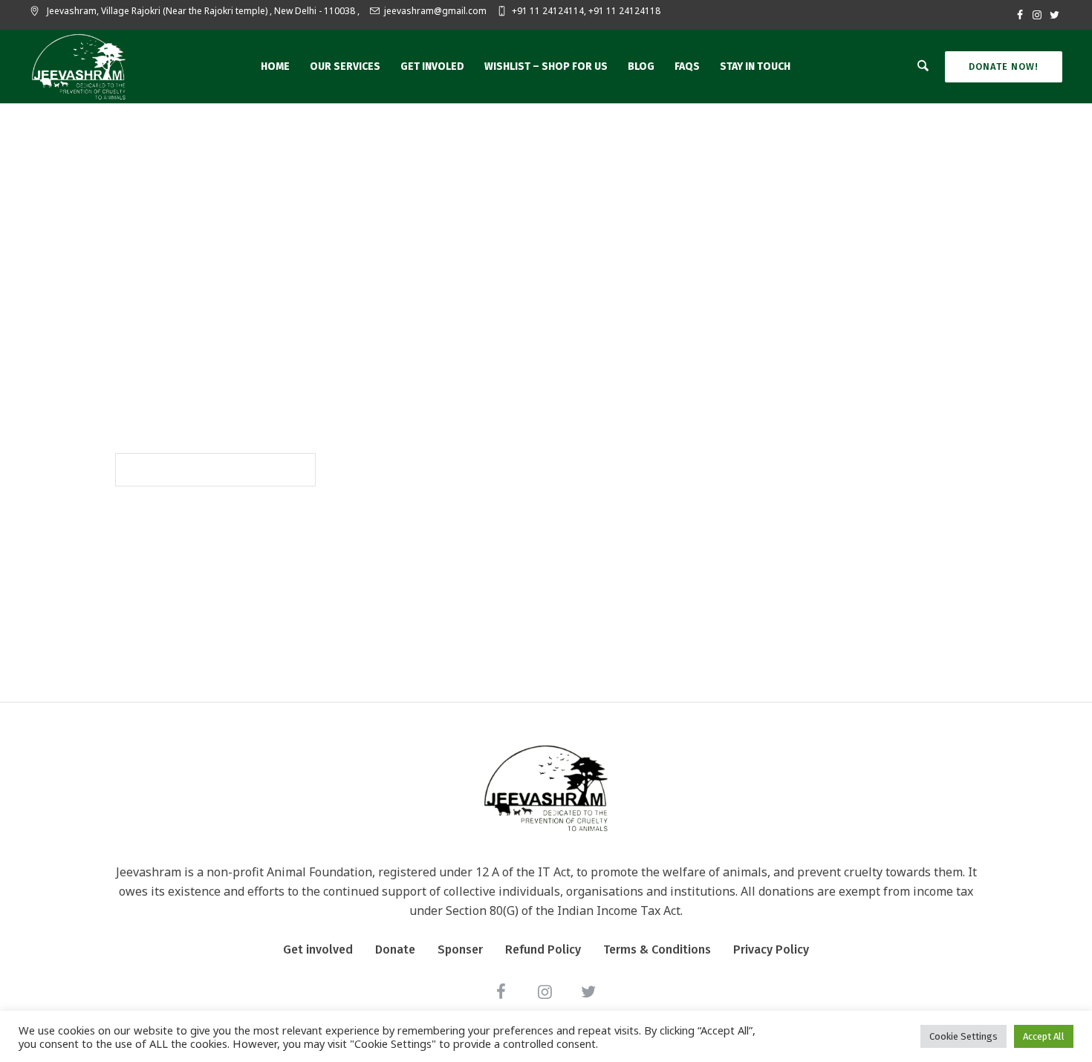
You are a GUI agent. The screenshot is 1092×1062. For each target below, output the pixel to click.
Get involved (318, 949)
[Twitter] (1054, 15)
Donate (395, 949)
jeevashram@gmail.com (435, 10)
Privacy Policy (771, 949)
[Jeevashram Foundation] (546, 788)
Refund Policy (543, 949)
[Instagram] (1037, 15)
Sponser (460, 949)
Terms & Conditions (657, 949)
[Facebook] (1020, 15)
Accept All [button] (1044, 1036)
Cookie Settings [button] (963, 1036)
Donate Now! (1004, 66)
